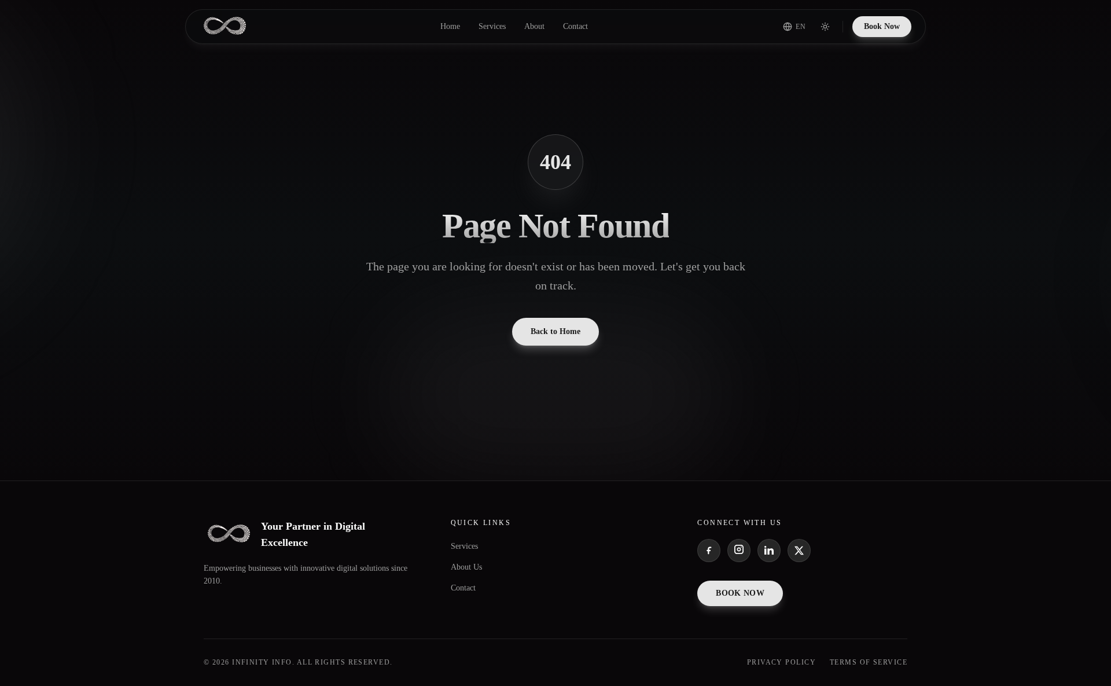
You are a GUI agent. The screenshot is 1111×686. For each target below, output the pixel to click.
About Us (466, 567)
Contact (575, 26)
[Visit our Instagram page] (739, 550)
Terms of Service (868, 662)
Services (492, 26)
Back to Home (555, 331)
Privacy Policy (781, 662)
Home (450, 26)
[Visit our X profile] (799, 550)
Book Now (882, 26)
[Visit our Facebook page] (708, 550)
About (534, 26)
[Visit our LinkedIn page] (769, 550)
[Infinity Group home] (225, 26)
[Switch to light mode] (825, 26)
